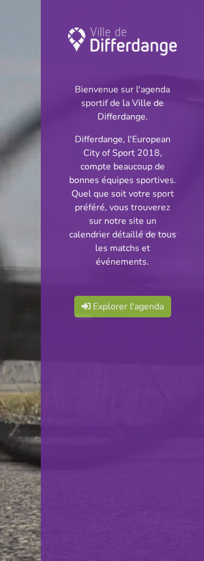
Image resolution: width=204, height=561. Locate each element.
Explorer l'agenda (127, 306)
